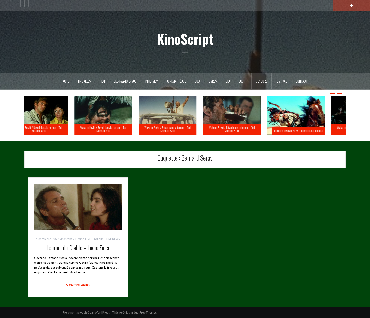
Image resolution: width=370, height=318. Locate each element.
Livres (213, 81)
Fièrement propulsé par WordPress (86, 312)
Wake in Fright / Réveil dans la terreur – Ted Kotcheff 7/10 (121, 129)
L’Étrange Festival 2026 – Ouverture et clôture (316, 130)
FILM (102, 81)
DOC (197, 81)
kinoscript (66, 239)
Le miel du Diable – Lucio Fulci (77, 247)
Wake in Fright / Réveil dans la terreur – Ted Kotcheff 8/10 (56, 129)
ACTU (66, 81)
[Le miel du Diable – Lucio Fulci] (78, 207)
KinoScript (185, 39)
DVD (88, 239)
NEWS (116, 239)
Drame (79, 239)
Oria (125, 312)
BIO (228, 81)
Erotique (98, 239)
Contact (301, 81)
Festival (281, 81)
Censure (261, 81)
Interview (151, 81)
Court (243, 81)
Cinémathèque (176, 81)
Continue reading (78, 284)
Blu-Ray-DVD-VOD (125, 81)
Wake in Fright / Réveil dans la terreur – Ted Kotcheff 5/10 (249, 129)
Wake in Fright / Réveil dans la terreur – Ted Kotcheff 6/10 (185, 129)
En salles (84, 81)
